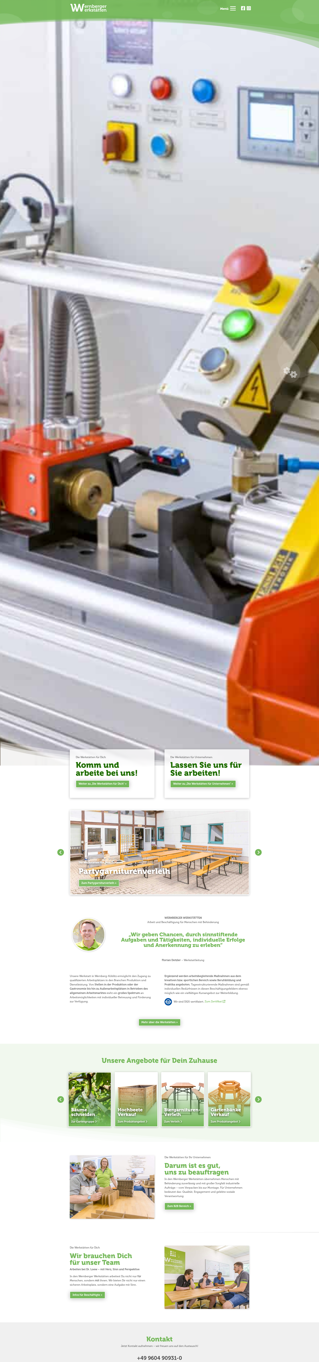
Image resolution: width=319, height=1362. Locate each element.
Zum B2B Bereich (178, 1206)
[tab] (158, 890)
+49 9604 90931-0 (159, 1358)
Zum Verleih (172, 1121)
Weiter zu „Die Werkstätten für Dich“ (101, 783)
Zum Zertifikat (214, 1001)
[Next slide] (258, 852)
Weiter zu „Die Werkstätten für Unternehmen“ (202, 783)
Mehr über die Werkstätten (158, 1022)
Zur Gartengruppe (82, 1121)
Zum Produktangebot (131, 1121)
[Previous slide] (60, 1099)
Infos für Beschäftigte (86, 1294)
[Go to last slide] (60, 852)
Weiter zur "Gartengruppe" (98, 883)
